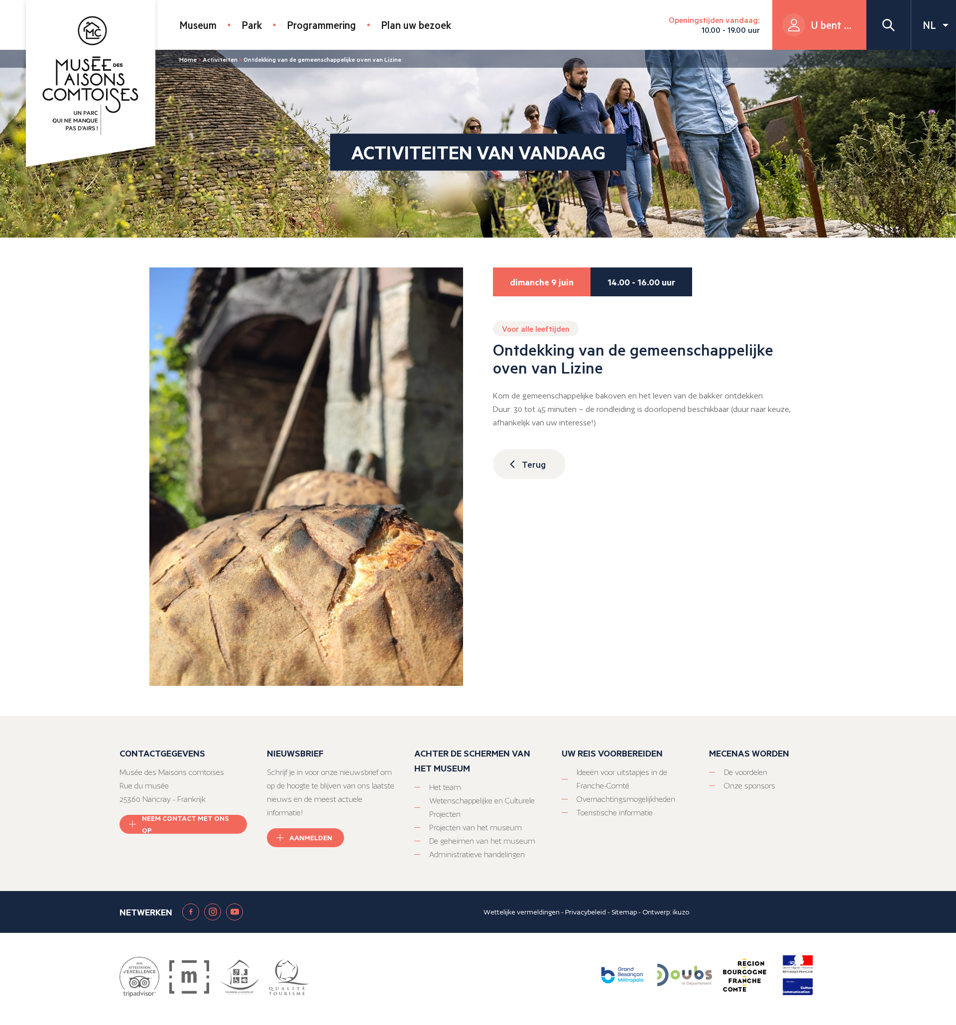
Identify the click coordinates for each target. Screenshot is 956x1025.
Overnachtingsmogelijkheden (626, 799)
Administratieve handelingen (477, 854)
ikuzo (681, 912)
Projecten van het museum (475, 827)
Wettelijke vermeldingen (521, 912)
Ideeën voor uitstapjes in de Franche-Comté (622, 779)
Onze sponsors (749, 785)
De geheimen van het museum (482, 841)
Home (188, 59)
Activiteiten (220, 59)
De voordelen (745, 772)
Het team (445, 787)
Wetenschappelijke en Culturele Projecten (482, 807)
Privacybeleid (585, 912)
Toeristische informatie (615, 812)
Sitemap (624, 912)
